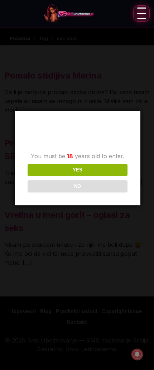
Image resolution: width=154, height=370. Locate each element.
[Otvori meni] (141, 13)
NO (77, 186)
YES (77, 169)
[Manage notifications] (137, 354)
